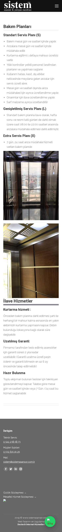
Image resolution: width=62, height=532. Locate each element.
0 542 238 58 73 (12, 441)
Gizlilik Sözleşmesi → (14, 492)
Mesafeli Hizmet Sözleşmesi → (19, 496)
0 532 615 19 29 (11, 451)
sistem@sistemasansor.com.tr (19, 461)
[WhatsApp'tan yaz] (50, 521)
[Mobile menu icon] (57, 6)
